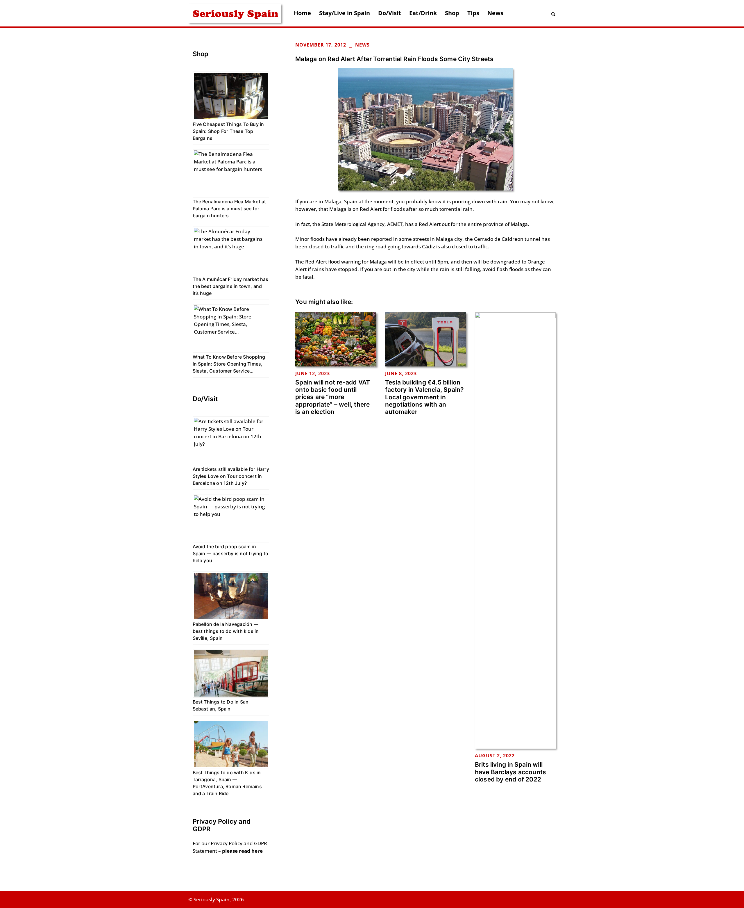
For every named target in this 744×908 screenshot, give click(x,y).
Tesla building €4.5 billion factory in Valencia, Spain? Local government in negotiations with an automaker (424, 397)
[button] (553, 13)
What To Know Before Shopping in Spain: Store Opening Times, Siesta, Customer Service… (229, 364)
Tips (473, 13)
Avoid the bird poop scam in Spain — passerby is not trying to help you (231, 553)
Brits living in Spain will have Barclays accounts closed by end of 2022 (510, 772)
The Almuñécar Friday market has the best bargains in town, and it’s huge (231, 286)
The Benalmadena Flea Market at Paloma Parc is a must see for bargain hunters (229, 208)
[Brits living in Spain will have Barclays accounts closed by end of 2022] (515, 529)
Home (302, 13)
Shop (452, 13)
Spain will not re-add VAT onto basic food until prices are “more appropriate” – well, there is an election (332, 397)
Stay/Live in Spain (344, 13)
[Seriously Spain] (234, 12)
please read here (242, 851)
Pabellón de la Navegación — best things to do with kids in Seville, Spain (226, 631)
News (495, 13)
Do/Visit (389, 13)
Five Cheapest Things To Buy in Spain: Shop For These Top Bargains (228, 131)
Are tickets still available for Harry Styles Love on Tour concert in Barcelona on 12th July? (231, 476)
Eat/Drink (423, 13)
